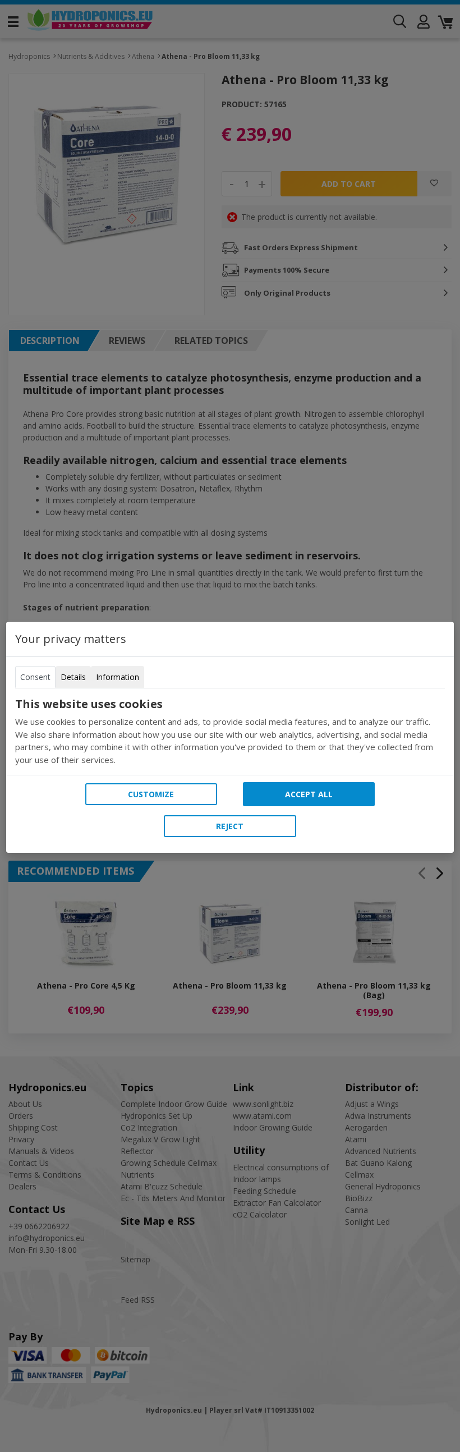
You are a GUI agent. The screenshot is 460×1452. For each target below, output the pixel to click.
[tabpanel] (230, 731)
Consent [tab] (35, 677)
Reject (229, 826)
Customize (151, 794)
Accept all (309, 794)
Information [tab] (117, 677)
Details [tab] (73, 677)
